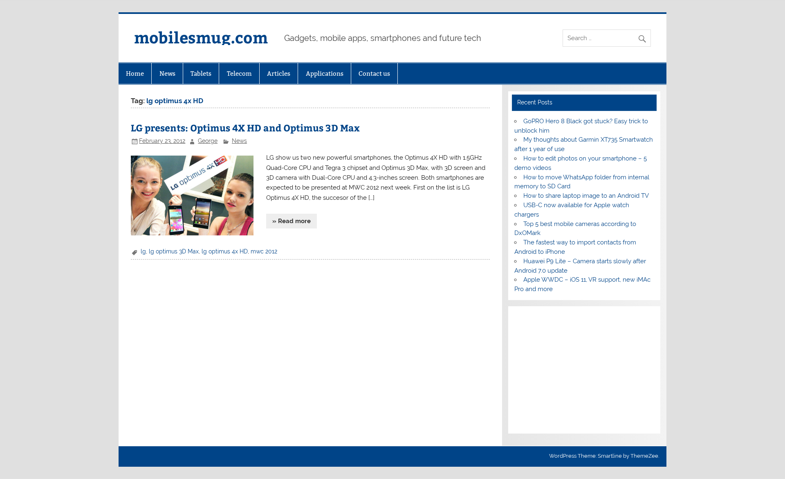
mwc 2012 (264, 251)
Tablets (201, 73)
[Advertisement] (584, 370)
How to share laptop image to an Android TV (586, 195)
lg (143, 251)
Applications (324, 73)
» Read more (291, 221)
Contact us (374, 73)
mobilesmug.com (201, 37)
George (208, 141)
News (167, 73)
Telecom (239, 73)
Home (135, 73)
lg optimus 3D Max (174, 251)
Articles (278, 73)
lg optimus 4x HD (225, 251)
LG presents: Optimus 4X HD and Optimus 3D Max (245, 127)
